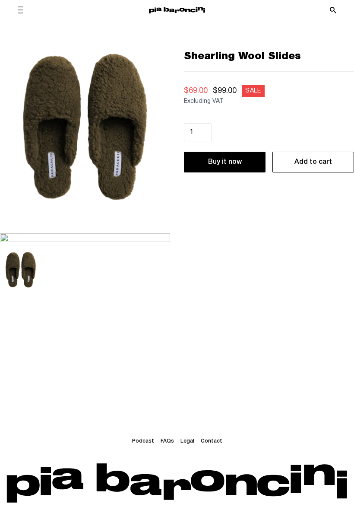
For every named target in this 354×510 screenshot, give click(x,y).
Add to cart (313, 162)
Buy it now (225, 162)
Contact (211, 441)
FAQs (167, 441)
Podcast (143, 441)
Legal (187, 441)
